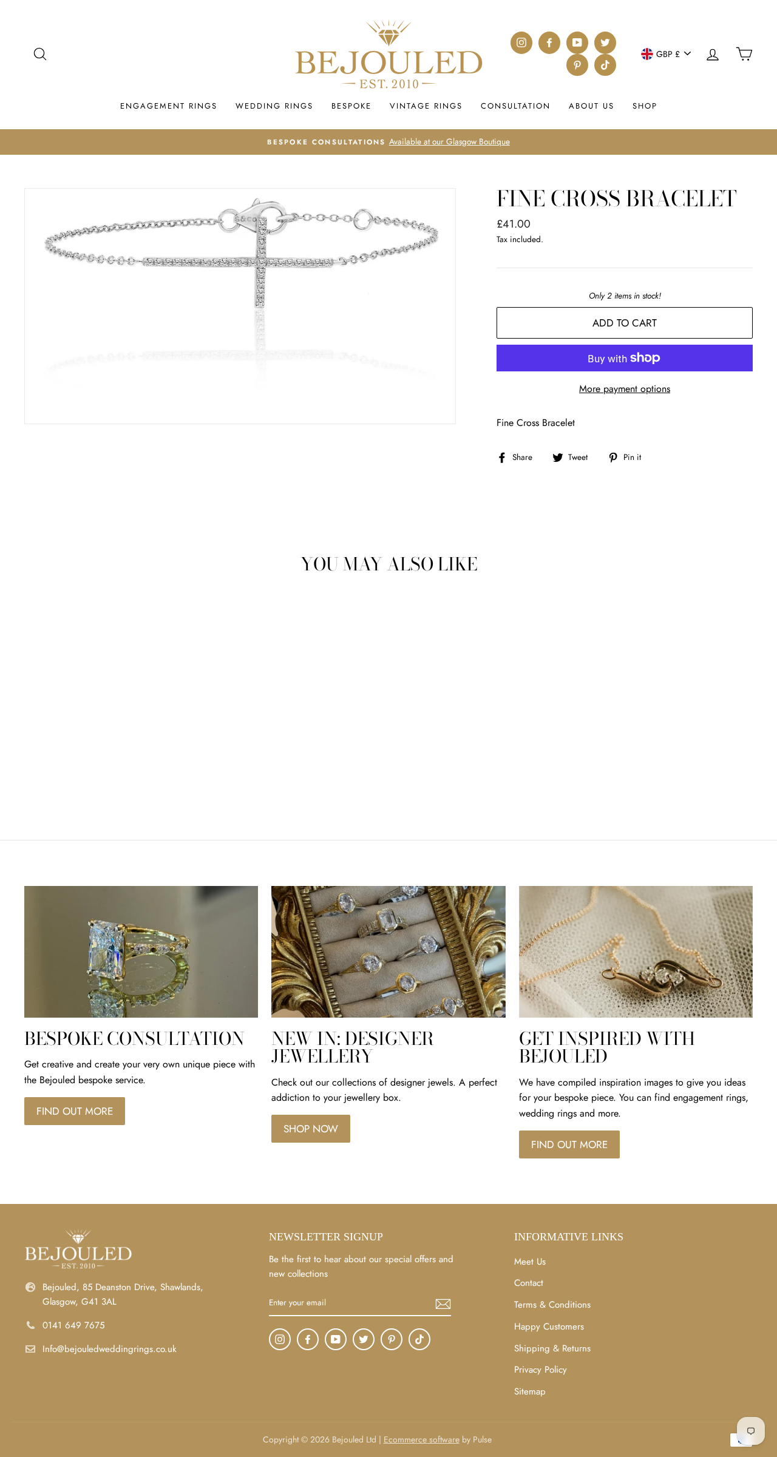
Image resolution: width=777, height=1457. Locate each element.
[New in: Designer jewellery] (388, 952)
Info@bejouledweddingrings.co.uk (109, 1349)
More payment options (624, 389)
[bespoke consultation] (141, 952)
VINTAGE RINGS (426, 106)
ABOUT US (591, 106)
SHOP (645, 106)
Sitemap (530, 1391)
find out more (74, 1111)
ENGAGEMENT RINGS (168, 106)
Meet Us (530, 1261)
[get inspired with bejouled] (636, 952)
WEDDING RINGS (274, 106)
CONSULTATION (516, 106)
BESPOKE (351, 106)
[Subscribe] (443, 1303)
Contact (528, 1283)
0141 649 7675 (73, 1325)
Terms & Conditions (552, 1304)
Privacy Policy (540, 1369)
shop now (310, 1128)
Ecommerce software (422, 1439)
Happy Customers (549, 1326)
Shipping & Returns (552, 1348)
